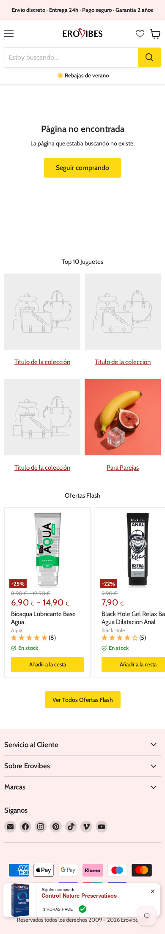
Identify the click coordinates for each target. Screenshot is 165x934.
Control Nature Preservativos (79, 895)
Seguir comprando (82, 168)
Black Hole (113, 630)
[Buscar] (149, 57)
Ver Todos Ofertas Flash (82, 700)
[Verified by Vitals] (82, 909)
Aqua (16, 630)
